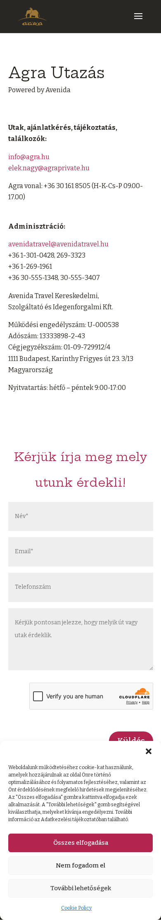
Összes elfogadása (80, 842)
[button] (148, 751)
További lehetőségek (80, 888)
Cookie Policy (76, 908)
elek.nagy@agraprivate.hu (49, 168)
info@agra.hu (29, 157)
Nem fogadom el (80, 865)
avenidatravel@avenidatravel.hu (58, 244)
